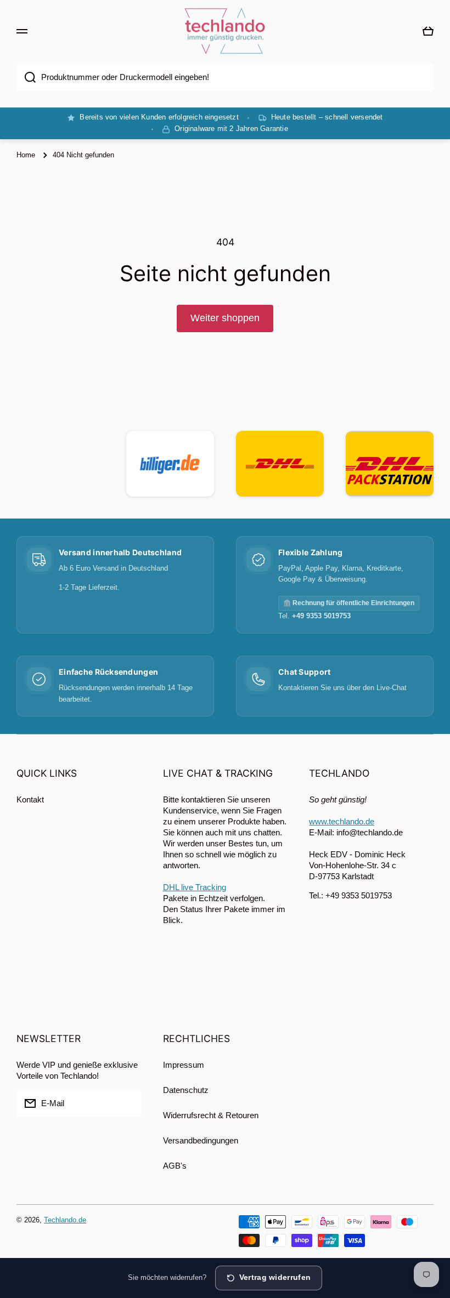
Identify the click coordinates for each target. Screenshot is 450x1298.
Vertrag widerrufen (275, 1277)
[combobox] (225, 77)
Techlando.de (65, 1220)
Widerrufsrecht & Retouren (210, 1115)
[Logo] (225, 31)
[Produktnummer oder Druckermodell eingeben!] (26, 77)
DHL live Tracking (194, 887)
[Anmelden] (127, 1103)
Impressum (183, 1064)
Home (25, 155)
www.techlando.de (341, 821)
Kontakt (30, 799)
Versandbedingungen (200, 1140)
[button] (428, 31)
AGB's (175, 1165)
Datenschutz (186, 1090)
